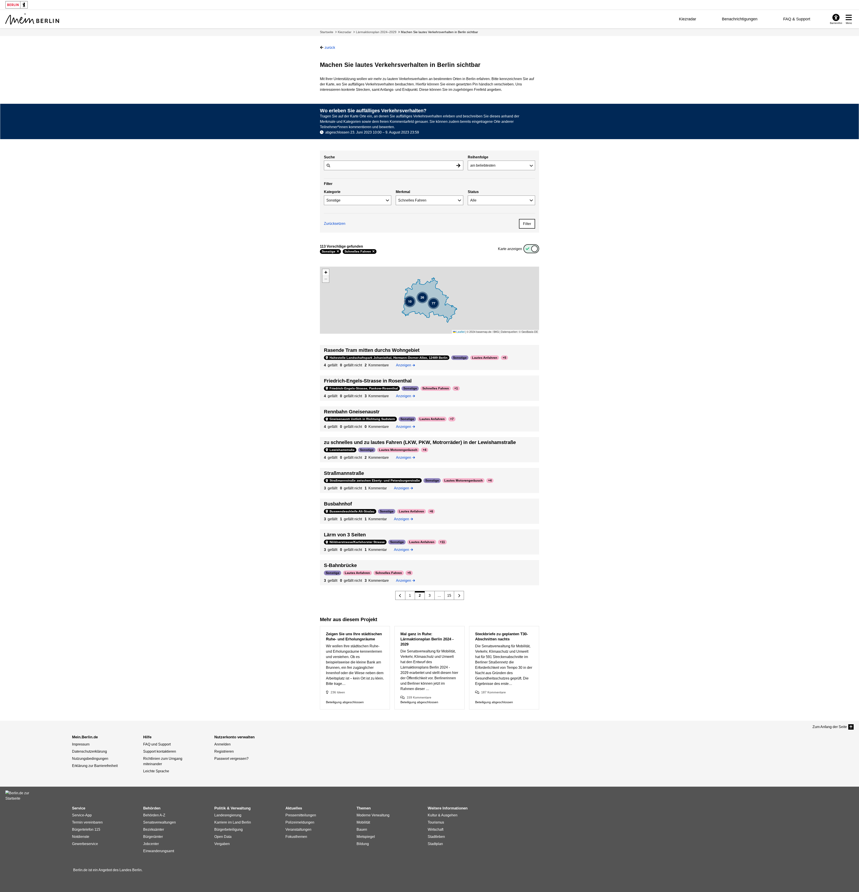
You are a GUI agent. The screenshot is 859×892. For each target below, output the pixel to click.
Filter (527, 224)
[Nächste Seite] (459, 595)
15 (449, 595)
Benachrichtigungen (739, 19)
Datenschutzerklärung (89, 751)
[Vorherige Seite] (400, 595)
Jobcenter (151, 844)
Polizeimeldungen (299, 822)
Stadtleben (436, 837)
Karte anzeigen (510, 249)
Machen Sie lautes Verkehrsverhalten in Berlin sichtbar (439, 32)
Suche (329, 157)
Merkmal (403, 192)
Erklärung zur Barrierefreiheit (95, 766)
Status (473, 192)
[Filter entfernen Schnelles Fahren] (373, 251)
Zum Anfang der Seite (829, 727)
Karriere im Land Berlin (232, 822)
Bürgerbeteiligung (228, 829)
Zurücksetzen (334, 223)
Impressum (80, 744)
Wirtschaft (435, 829)
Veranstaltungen (298, 829)
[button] (409, 301)
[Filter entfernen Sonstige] (338, 251)
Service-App (82, 815)
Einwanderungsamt (158, 851)
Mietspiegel (366, 837)
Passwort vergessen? (231, 758)
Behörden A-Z (154, 815)
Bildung (363, 844)
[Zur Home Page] (32, 19)
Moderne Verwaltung (373, 815)
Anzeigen (405, 365)
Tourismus (436, 822)
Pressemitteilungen (300, 815)
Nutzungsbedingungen (90, 758)
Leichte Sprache (156, 771)
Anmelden (222, 744)
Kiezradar (687, 19)
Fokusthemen (296, 837)
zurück (330, 47)
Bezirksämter (153, 829)
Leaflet (460, 331)
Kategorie (332, 192)
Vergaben (222, 844)
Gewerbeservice (85, 844)
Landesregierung (227, 815)
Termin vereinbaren (87, 822)
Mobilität (363, 822)
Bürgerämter (153, 837)
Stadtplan (435, 844)
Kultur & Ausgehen (442, 815)
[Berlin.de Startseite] (18, 795)
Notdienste (80, 837)
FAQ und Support (157, 744)
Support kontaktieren (159, 751)
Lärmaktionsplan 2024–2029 (376, 32)
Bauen (362, 829)
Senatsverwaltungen (159, 822)
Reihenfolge (478, 157)
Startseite (326, 32)
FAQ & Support (796, 19)
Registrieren (224, 751)
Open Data (223, 837)
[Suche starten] (458, 165)
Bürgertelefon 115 (86, 829)
